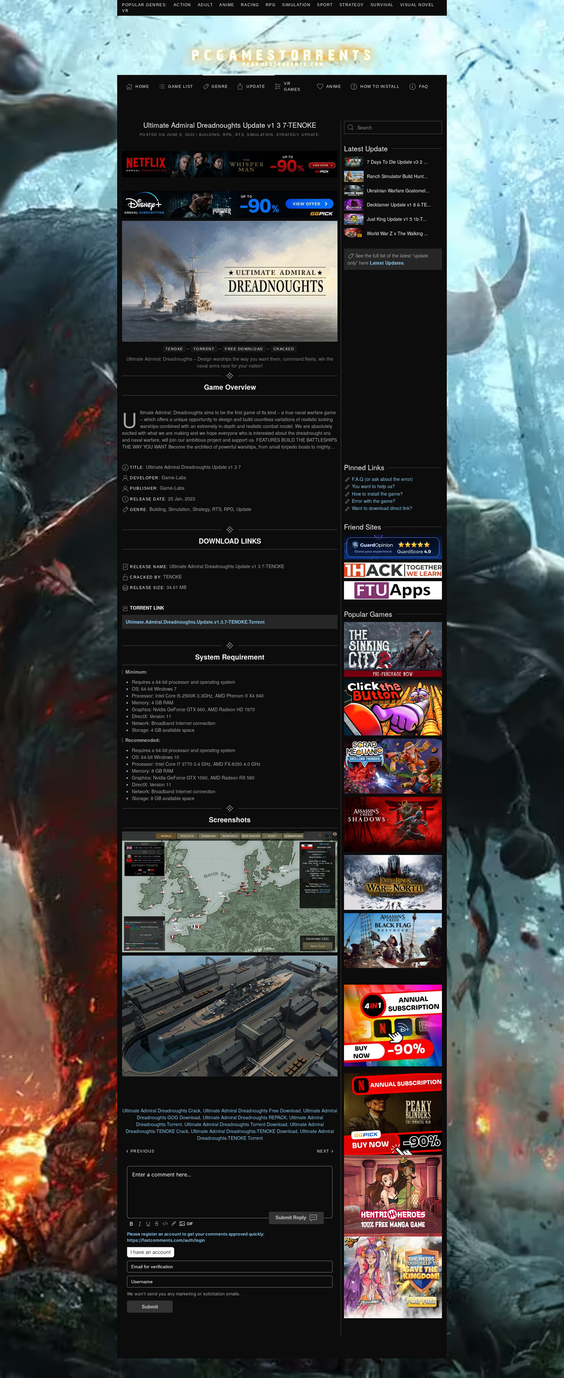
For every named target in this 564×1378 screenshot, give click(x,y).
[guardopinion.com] (393, 546)
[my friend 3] (393, 569)
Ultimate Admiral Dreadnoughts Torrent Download (235, 1124)
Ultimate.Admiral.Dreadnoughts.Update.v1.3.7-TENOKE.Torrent (195, 621)
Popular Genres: (144, 5)
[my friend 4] (393, 589)
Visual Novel (417, 5)
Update (255, 86)
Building (209, 135)
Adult (205, 5)
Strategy (351, 5)
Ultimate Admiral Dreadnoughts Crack (161, 1110)
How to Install (380, 86)
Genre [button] (220, 86)
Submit (150, 1306)
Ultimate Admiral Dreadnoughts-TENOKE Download (244, 1131)
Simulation (296, 5)
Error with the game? (373, 501)
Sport (325, 5)
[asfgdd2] (393, 1195)
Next (324, 1151)
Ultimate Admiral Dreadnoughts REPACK (245, 1117)
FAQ (423, 86)
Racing (250, 5)
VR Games (292, 86)
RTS (239, 135)
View (393, 648)
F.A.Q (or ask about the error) (382, 479)
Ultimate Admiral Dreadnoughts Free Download (252, 1110)
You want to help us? (373, 486)
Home (142, 86)
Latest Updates (387, 262)
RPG (271, 5)
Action (182, 5)
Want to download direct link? (382, 508)
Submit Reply (290, 1217)
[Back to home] (282, 45)
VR (125, 10)
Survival (382, 5)
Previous (142, 1151)
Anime (226, 5)
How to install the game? (377, 493)
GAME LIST (180, 86)
